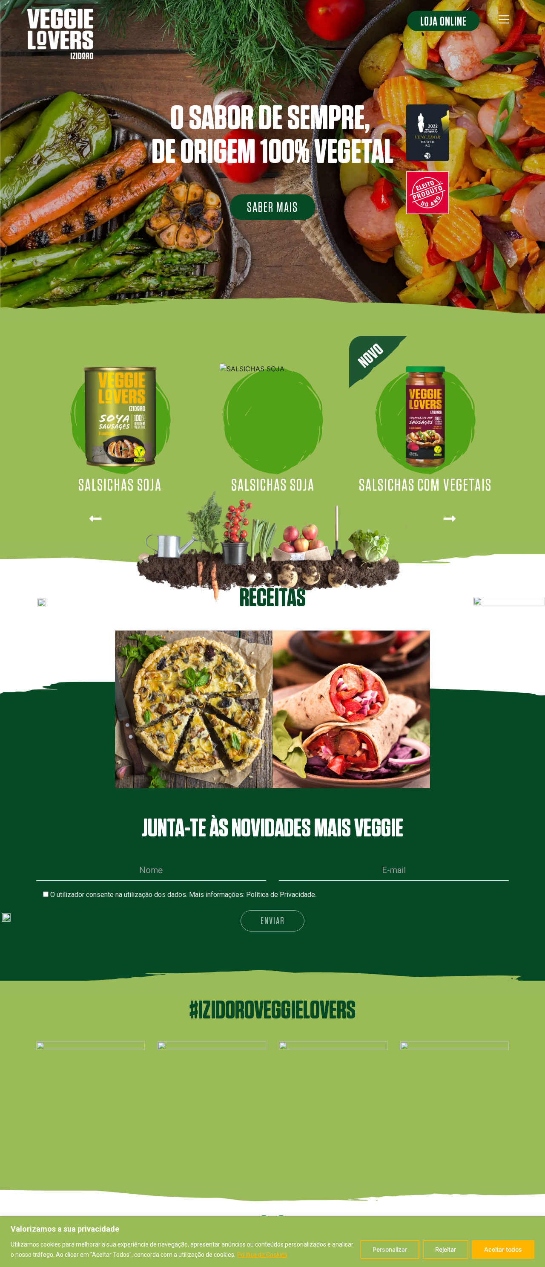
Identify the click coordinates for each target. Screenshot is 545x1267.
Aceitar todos (503, 1249)
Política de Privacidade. (281, 895)
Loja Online (443, 21)
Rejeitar (445, 1249)
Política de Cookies (262, 1254)
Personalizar (390, 1249)
